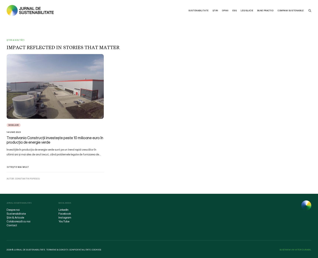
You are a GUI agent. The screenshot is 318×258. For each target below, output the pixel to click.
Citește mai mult (18, 167)
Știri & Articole (15, 217)
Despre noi (13, 210)
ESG (234, 10)
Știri (215, 10)
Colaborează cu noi (18, 221)
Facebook (65, 213)
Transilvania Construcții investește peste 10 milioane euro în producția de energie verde (55, 140)
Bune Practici (265, 10)
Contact (12, 225)
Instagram (65, 217)
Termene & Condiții (57, 249)
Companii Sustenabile (291, 10)
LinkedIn (63, 210)
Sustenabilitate (198, 10)
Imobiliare (13, 125)
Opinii (225, 10)
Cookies (96, 249)
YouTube (64, 221)
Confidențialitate (80, 249)
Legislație (247, 10)
